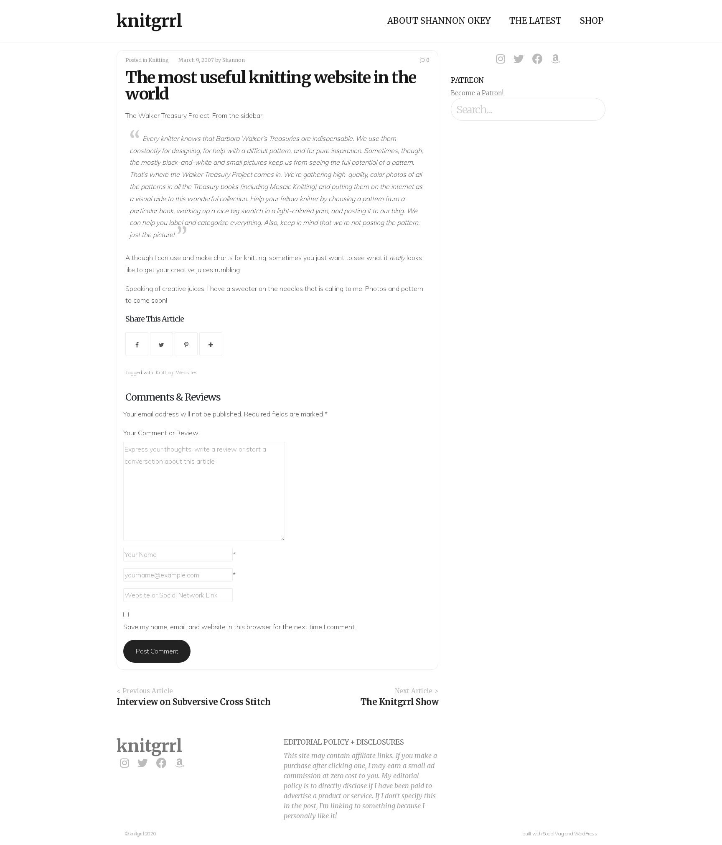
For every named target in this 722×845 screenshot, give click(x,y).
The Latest (535, 20)
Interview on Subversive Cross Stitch (193, 702)
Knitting (158, 60)
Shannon (233, 60)
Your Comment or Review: (161, 433)
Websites (187, 372)
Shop (591, 20)
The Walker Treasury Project (167, 115)
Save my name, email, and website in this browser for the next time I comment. (239, 627)
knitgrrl (149, 21)
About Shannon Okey (439, 20)
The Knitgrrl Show (400, 702)
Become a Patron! (477, 93)
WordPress (585, 833)
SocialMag (553, 833)
